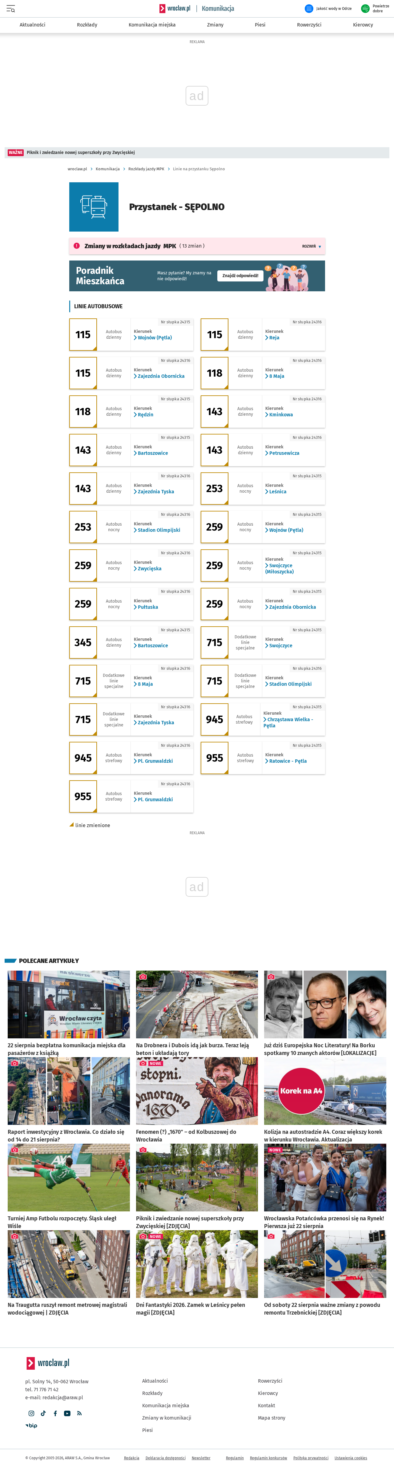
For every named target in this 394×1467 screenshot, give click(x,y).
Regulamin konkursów (268, 1458)
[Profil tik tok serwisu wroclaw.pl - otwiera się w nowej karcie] (43, 1413)
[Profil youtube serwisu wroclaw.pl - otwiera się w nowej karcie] (67, 1413)
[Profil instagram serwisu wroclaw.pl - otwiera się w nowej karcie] (31, 1413)
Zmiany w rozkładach (130, 246)
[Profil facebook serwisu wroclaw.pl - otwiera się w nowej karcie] (55, 1413)
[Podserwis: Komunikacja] (215, 8)
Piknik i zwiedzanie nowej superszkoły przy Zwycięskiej (81, 152)
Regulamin (235, 1458)
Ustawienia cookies (351, 1458)
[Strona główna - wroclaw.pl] (174, 8)
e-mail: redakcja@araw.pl (54, 1397)
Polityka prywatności (310, 1458)
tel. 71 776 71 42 (41, 1389)
